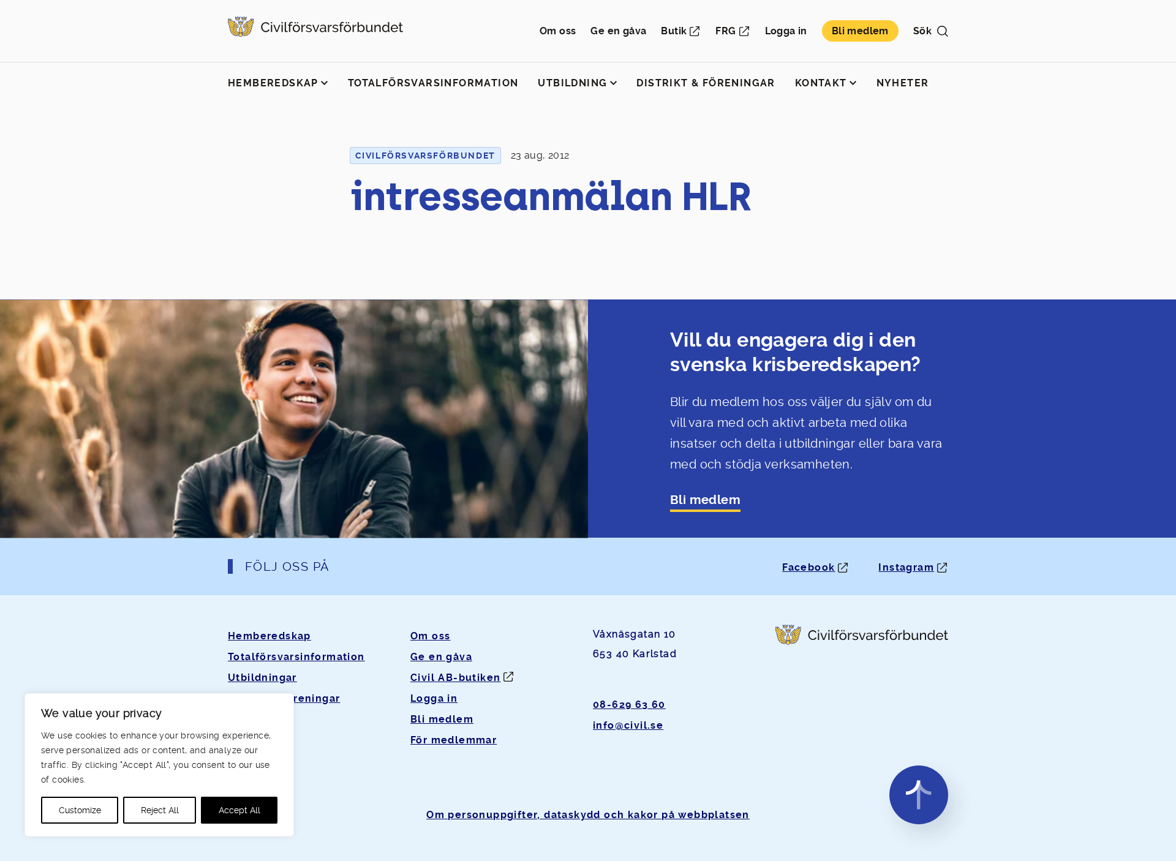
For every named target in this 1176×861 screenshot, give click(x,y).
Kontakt (821, 83)
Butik (674, 31)
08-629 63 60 (629, 704)
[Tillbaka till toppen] (918, 794)
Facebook (808, 567)
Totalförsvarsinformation (433, 83)
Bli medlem (860, 31)
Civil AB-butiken (455, 677)
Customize (80, 810)
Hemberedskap (273, 83)
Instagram (906, 567)
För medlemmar (453, 740)
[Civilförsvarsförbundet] (315, 31)
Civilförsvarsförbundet (425, 155)
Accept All (239, 810)
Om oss (558, 31)
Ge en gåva (618, 31)
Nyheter (902, 83)
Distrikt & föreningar (705, 83)
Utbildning (572, 83)
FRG (725, 31)
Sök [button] (922, 31)
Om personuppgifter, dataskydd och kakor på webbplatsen (588, 815)
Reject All (160, 810)
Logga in (786, 31)
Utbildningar (262, 677)
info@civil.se (628, 725)
